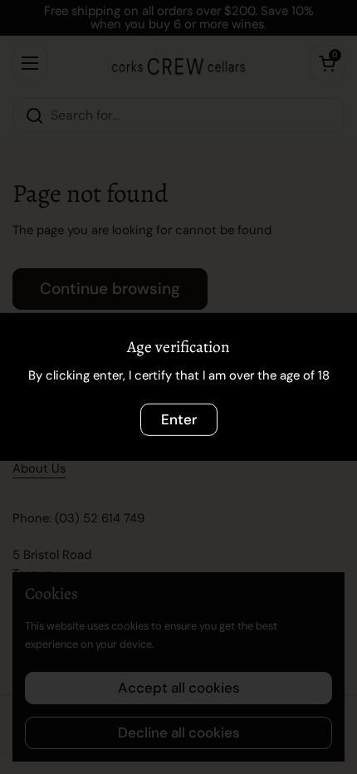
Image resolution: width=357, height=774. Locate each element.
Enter (179, 419)
